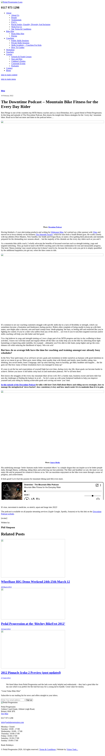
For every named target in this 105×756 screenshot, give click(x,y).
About (8, 13)
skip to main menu (8, 79)
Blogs (8, 70)
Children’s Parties (18, 61)
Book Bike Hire (17, 34)
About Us (15, 15)
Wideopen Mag (57, 232)
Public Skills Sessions (20, 40)
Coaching (10, 38)
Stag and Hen (16, 59)
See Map (4, 714)
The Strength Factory (44, 234)
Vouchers (10, 52)
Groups (9, 54)
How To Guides (17, 47)
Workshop (10, 50)
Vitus (95, 232)
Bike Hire (10, 31)
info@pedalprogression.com (12, 722)
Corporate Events (18, 63)
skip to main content (9, 75)
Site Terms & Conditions (21, 29)
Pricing (14, 36)
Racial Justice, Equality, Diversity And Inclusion (30, 24)
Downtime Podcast (55, 227)
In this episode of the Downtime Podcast (18, 385)
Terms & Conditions (47, 749)
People (14, 17)
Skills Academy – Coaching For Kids (26, 45)
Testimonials (16, 20)
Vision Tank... (72, 749)
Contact (9, 68)
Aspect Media (55, 462)
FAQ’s (14, 22)
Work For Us (16, 27)
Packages (15, 66)
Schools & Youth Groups (21, 57)
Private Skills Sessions (20, 43)
